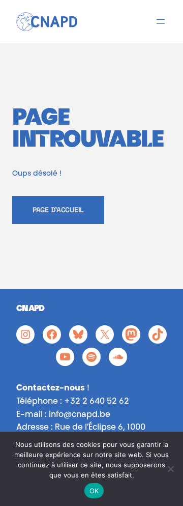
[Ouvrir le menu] (161, 21)
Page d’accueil (58, 209)
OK (94, 491)
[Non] (170, 469)
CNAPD (30, 309)
